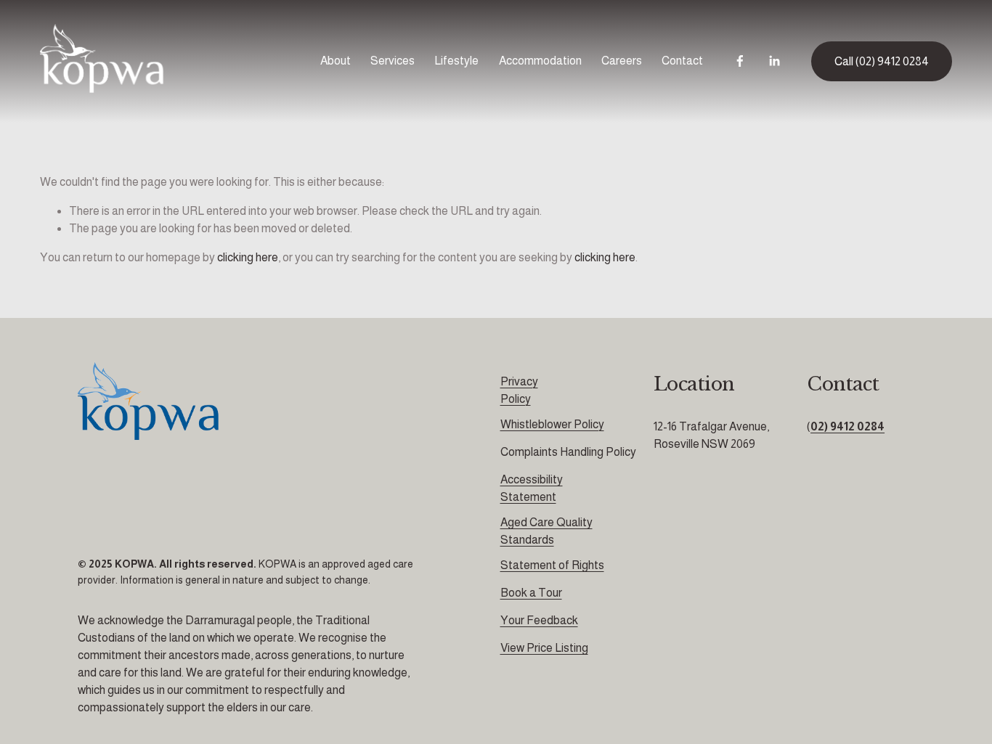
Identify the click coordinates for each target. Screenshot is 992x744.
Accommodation (540, 60)
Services (392, 60)
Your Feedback (539, 620)
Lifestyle (456, 60)
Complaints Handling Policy (568, 452)
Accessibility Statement (531, 488)
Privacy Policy (519, 390)
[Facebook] (740, 61)
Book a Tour (531, 592)
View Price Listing (544, 648)
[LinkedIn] (774, 61)
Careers (621, 60)
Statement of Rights (552, 565)
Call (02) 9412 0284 (881, 61)
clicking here (247, 257)
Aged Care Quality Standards (546, 531)
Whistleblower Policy (552, 424)
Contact (682, 60)
